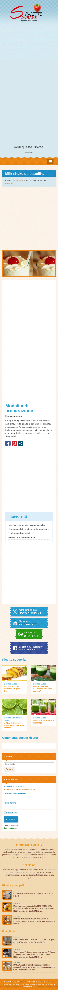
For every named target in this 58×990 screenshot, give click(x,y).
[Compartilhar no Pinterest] (14, 443)
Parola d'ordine (10, 803)
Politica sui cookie (42, 984)
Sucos (14, 684)
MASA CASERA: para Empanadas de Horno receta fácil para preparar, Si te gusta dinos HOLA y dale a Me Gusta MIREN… (34, 967)
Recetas (16, 891)
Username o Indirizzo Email (15, 794)
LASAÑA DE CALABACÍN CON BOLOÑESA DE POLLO (33, 895)
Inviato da (31, 634)
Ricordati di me (12, 813)
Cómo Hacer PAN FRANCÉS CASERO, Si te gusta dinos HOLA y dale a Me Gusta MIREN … (34, 941)
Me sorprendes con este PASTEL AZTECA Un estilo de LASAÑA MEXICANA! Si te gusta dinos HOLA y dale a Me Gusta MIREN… (33, 908)
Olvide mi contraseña (11, 825)
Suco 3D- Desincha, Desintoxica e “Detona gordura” (42, 689)
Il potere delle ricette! (29, 20)
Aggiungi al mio (29, 611)
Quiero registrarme (10, 828)
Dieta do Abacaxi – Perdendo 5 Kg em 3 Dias (12, 689)
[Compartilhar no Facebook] (8, 443)
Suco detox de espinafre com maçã (43, 721)
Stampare (28, 623)
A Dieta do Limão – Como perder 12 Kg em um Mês (14, 725)
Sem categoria (17, 718)
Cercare (9, 769)
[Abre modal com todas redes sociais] (20, 443)
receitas (19, 180)
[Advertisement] (29, 55)
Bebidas (9, 183)
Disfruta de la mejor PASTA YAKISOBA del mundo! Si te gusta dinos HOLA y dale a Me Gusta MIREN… (34, 921)
